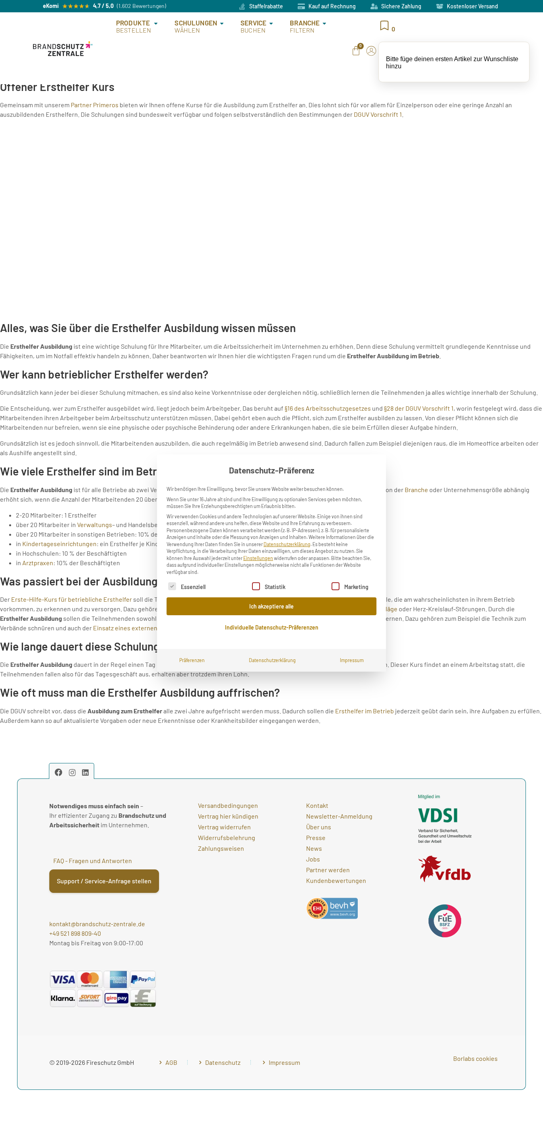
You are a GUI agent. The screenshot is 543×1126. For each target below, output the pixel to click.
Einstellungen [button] (258, 558)
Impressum (352, 660)
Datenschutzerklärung (287, 544)
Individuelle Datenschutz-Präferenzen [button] (271, 627)
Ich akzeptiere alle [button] (271, 606)
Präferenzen (192, 660)
